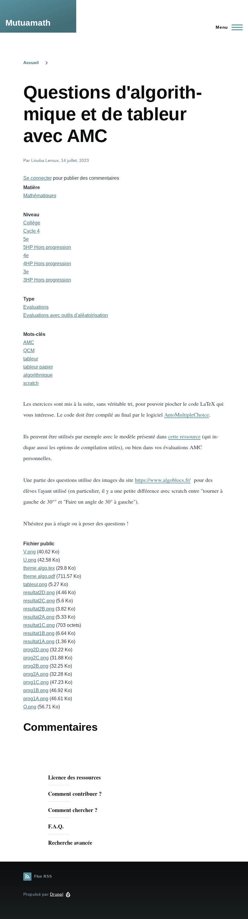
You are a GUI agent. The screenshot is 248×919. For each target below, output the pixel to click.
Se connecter (37, 178)
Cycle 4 (31, 231)
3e (26, 271)
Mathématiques (39, 195)
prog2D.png (36, 649)
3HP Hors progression (47, 279)
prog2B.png (35, 666)
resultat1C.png (39, 625)
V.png (29, 551)
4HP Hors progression (47, 263)
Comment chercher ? (72, 810)
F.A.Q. (56, 826)
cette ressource (184, 436)
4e (26, 255)
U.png (29, 560)
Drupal (56, 894)
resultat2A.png (38, 617)
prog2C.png (36, 657)
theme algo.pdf (39, 576)
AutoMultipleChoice (186, 414)
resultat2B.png (38, 608)
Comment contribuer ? (75, 794)
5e (26, 239)
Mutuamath (28, 22)
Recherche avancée (70, 842)
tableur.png (35, 584)
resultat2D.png (39, 592)
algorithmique (38, 375)
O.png (29, 706)
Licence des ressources (74, 777)
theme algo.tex (39, 568)
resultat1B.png (38, 633)
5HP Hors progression (47, 247)
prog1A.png (35, 698)
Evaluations (36, 307)
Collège (31, 222)
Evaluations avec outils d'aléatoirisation (65, 315)
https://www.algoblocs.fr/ (163, 479)
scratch (31, 383)
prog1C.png (36, 682)
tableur (30, 358)
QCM (28, 350)
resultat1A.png (38, 641)
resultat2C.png (39, 600)
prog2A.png (35, 674)
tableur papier (38, 366)
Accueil (31, 62)
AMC (28, 342)
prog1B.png (35, 690)
